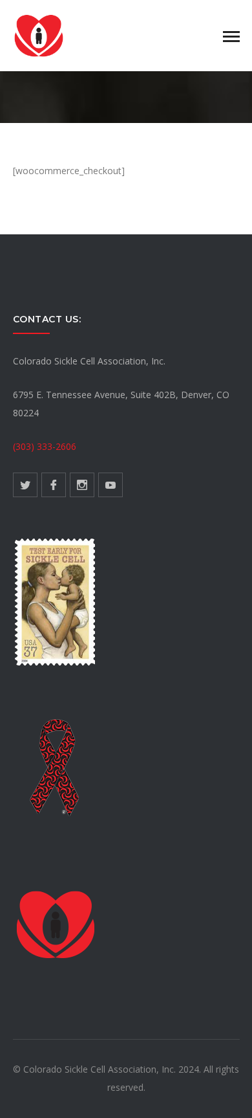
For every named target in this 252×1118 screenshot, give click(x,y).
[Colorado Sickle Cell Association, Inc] (39, 34)
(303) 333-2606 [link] (44, 446)
